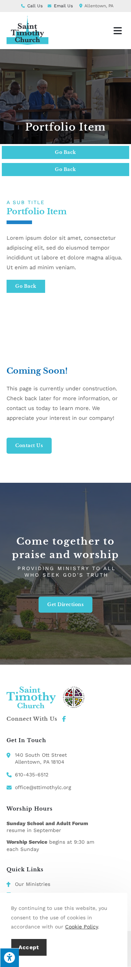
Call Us (35, 5)
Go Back (65, 152)
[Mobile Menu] (119, 30)
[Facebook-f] (64, 719)
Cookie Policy (81, 927)
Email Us (63, 5)
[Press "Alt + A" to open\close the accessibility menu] (9, 957)
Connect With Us (32, 719)
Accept (29, 947)
